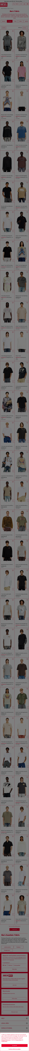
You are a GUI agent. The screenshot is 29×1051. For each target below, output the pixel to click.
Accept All (14, 1045)
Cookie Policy (4, 1041)
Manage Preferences (5, 1039)
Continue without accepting (14, 1049)
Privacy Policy (18, 1039)
